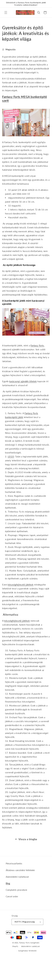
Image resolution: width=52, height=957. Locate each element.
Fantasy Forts (37, 345)
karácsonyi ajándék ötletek (23, 381)
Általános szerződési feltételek (20, 870)
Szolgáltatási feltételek (27, 951)
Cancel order (12, 896)
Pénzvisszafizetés (14, 863)
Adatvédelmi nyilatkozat (17, 877)
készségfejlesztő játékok (20, 584)
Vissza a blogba (27, 839)
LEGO (11, 456)
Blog (8, 883)
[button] (6, 12)
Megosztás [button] (10, 49)
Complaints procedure (16, 890)
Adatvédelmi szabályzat (30, 946)
